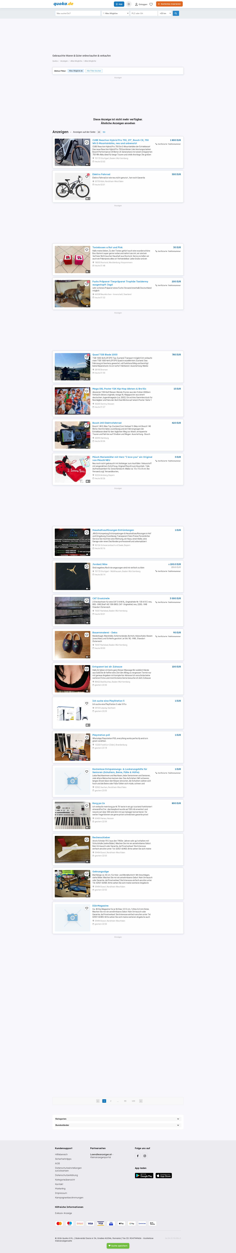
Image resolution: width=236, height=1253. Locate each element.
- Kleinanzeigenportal (101, 1156)
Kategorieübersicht (65, 1179)
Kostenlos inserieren (170, 4)
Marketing (60, 1188)
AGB (57, 1163)
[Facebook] (137, 1155)
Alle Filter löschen (94, 71)
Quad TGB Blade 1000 (104, 354)
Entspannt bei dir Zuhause (107, 666)
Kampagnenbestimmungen (69, 1197)
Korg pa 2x (98, 803)
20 (99, 132)
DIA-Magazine (100, 905)
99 (125, 1101)
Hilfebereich (61, 1154)
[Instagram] (144, 1155)
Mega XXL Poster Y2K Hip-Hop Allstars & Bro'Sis (119, 388)
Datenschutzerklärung (66, 1175)
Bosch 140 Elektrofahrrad (106, 422)
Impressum (61, 1193)
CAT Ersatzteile (101, 598)
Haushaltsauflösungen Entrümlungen (113, 530)
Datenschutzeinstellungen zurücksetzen (68, 1169)
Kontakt (59, 1184)
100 (133, 1101)
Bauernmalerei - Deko (104, 632)
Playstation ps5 (101, 735)
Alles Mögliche (75, 71)
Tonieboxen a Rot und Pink (107, 247)
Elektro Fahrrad (101, 174)
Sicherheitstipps (63, 1159)
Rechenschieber (101, 837)
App (120, 4)
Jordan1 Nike (99, 564)
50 (104, 132)
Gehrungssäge (100, 871)
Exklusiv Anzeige (63, 1213)
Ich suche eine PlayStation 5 (108, 700)
